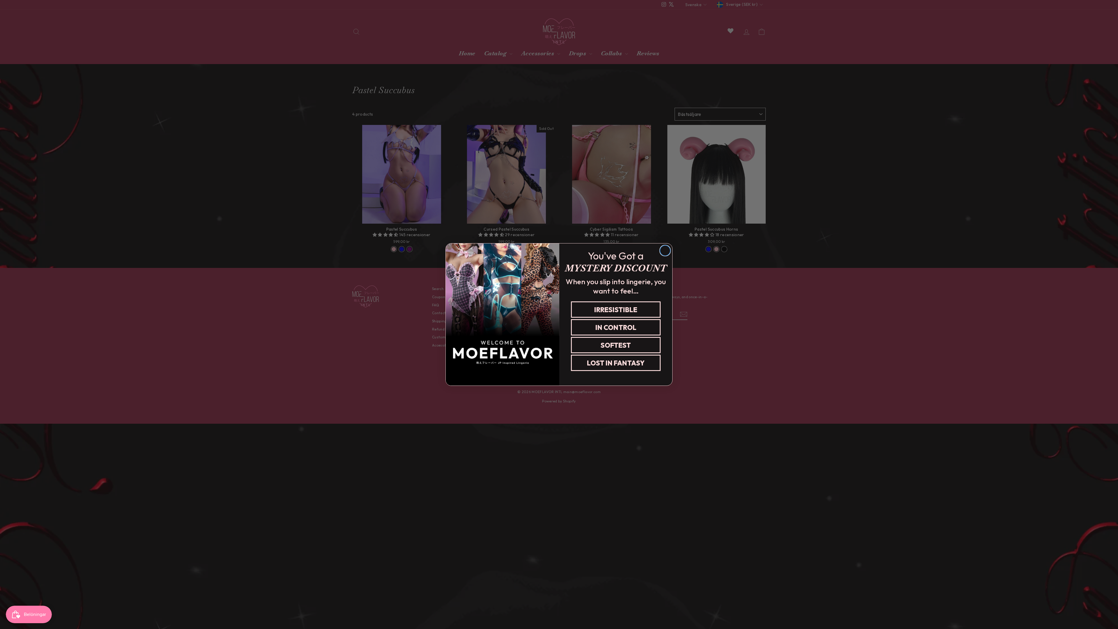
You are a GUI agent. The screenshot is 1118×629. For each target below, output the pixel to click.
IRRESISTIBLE (615, 309)
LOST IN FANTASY (616, 363)
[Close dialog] (665, 250)
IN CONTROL (615, 327)
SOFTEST (616, 345)
